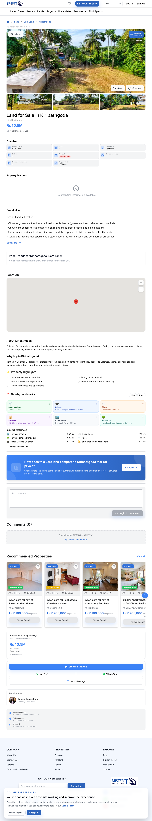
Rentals (30, 11)
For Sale (58, 755)
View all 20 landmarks (19, 447)
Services (78, 11)
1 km (133, 395)
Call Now (44, 674)
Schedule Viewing (78, 666)
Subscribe (76, 786)
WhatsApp (111, 674)
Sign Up (141, 3)
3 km (141, 395)
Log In (129, 3)
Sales (21, 11)
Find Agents (96, 11)
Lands (40, 11)
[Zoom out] (141, 289)
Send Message (77, 681)
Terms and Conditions (17, 769)
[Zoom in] (141, 282)
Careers (10, 764)
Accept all (34, 812)
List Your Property (87, 3)
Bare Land (29, 21)
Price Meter (64, 11)
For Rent (59, 760)
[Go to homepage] (8, 21)
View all (141, 556)
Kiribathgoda (45, 21)
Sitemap (107, 769)
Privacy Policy (110, 760)
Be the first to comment (76, 539)
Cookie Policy (68, 805)
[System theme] (69, 3)
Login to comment (129, 513)
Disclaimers (108, 764)
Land (16, 21)
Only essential (16, 812)
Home (12, 11)
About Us (11, 755)
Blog (105, 755)
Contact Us (12, 760)
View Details (24, 620)
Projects (51, 11)
